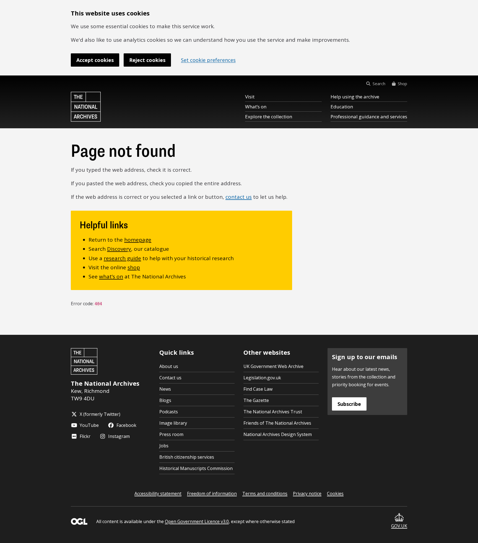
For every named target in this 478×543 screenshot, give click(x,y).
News (165, 389)
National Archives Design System (277, 434)
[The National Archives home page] (86, 107)
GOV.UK (399, 526)
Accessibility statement (157, 493)
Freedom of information (212, 493)
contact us (238, 196)
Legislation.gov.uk (262, 378)
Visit (249, 96)
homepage (137, 239)
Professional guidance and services (369, 116)
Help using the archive (355, 96)
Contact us (170, 378)
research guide (122, 258)
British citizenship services (186, 457)
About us (168, 366)
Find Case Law (257, 389)
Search (379, 83)
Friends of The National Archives (277, 423)
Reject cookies (147, 60)
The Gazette (256, 400)
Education (342, 106)
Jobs (163, 446)
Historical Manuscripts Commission (196, 468)
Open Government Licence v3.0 (197, 521)
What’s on (255, 106)
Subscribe (349, 404)
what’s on (111, 276)
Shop (402, 83)
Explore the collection (268, 116)
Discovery (119, 248)
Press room (171, 434)
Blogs (165, 400)
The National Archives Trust (272, 412)
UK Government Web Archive (273, 366)
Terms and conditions (264, 493)
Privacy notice (307, 493)
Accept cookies (95, 60)
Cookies (335, 493)
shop (134, 267)
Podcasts (168, 412)
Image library (173, 423)
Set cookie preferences (208, 60)
